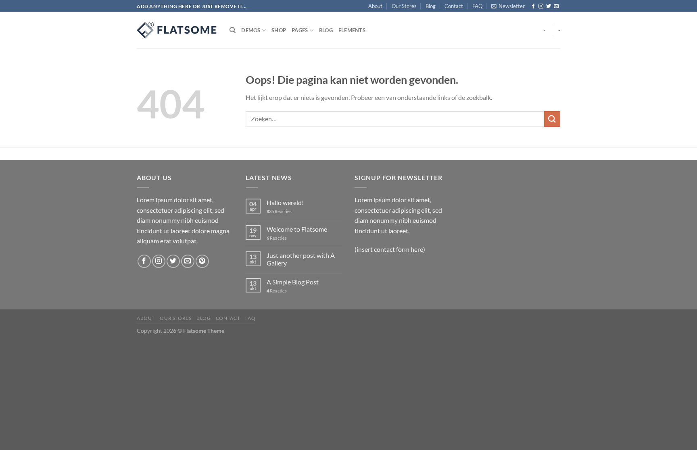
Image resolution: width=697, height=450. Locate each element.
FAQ (477, 6)
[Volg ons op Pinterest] (202, 261)
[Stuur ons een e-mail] (556, 6)
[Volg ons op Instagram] (540, 6)
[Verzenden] (552, 119)
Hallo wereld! (285, 202)
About (375, 6)
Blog (431, 6)
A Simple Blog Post (293, 282)
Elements (351, 30)
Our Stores (404, 6)
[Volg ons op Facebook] (533, 6)
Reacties (279, 211)
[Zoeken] (233, 30)
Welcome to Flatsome (297, 229)
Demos (250, 30)
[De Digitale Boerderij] (177, 30)
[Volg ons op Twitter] (548, 6)
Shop (278, 30)
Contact (453, 6)
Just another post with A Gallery (301, 259)
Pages (300, 30)
